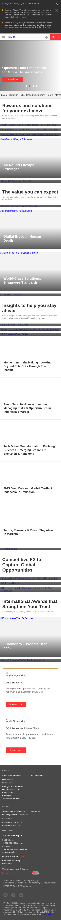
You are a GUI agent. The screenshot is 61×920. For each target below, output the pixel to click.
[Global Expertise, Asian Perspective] (30, 206)
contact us (23, 856)
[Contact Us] (46, 37)
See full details (19, 17)
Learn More (12, 79)
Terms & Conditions (12, 880)
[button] (56, 3)
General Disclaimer (10, 789)
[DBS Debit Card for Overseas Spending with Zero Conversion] (30, 589)
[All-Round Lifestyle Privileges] (30, 139)
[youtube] (5, 895)
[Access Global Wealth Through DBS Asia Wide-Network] (30, 134)
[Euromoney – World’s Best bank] (30, 618)
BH (38, 873)
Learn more (16, 750)
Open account (16, 704)
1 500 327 (6, 840)
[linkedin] (21, 895)
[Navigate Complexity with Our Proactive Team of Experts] (30, 329)
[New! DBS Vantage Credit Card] (30, 181)
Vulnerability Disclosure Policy (42, 883)
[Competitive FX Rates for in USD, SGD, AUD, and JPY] (30, 129)
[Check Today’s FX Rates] (30, 583)
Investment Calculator (12, 822)
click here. (47, 914)
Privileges (6, 795)
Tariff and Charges (10, 798)
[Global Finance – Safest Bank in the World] (30, 660)
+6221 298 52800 (10, 843)
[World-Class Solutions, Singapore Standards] (30, 253)
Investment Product (11, 825)
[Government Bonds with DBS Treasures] (30, 125)
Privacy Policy (30, 880)
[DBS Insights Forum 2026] (30, 325)
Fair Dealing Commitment (14, 883)
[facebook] (13, 895)
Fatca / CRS (7, 792)
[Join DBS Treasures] (30, 294)
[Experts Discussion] (30, 334)
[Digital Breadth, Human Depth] (30, 211)
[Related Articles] (30, 549)
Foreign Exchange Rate (13, 786)
